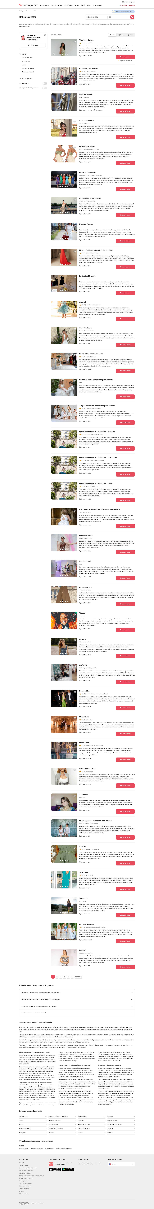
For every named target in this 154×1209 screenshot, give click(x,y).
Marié (83, 5)
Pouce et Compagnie (87, 172)
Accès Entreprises (129, 2)
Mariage (21, 11)
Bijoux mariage (49, 1148)
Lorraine (51, 1132)
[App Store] (55, 1171)
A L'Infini (82, 302)
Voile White (83, 872)
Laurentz (82, 950)
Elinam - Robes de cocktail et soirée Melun (96, 250)
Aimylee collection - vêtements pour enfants (97, 406)
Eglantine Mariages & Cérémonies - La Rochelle (98, 457)
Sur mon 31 (83, 898)
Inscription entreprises (25, 1183)
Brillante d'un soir (86, 535)
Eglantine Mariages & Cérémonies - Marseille (97, 432)
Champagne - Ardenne (114, 1124)
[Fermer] (45, 35)
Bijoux (24, 65)
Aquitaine (81, 1120)
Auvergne (110, 1128)
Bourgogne (22, 1132)
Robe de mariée (24, 1148)
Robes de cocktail (28, 72)
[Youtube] (95, 1163)
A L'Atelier (83, 665)
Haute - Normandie (25, 1128)
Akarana (82, 639)
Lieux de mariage (56, 5)
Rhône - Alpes (82, 1116)
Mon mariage (44, 5)
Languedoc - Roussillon (56, 1128)
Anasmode (83, 795)
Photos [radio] (122, 35)
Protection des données (26, 1170)
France (114, 1164)
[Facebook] (79, 1163)
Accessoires (26, 61)
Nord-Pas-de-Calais (55, 1120)
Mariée (77, 5)
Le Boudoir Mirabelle (87, 276)
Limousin (110, 1132)
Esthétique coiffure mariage (64, 1148)
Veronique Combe (86, 40)
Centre (21, 1120)
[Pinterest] (87, 1163)
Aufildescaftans (85, 587)
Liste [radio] (113, 35)
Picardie (80, 1132)
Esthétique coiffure (28, 68)
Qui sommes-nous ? (24, 1186)
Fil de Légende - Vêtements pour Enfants (95, 821)
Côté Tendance (85, 328)
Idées (88, 5)
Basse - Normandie (84, 1124)
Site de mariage (23, 1194)
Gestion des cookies (25, 1173)
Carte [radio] (131, 35)
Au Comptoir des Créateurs (90, 198)
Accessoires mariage (37, 1148)
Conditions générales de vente (28, 1168)
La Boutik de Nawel (87, 146)
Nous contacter (125, 57)
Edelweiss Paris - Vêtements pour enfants (96, 380)
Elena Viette (84, 717)
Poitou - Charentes (84, 1128)
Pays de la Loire (112, 1120)
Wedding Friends (86, 94)
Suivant (77, 977)
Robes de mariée (27, 58)
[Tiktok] (99, 1163)
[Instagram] (91, 1163)
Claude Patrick (85, 561)
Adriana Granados (86, 120)
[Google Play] (68, 1171)
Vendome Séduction (87, 769)
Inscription (131, 5)
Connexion (123, 5)
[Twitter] (83, 1163)
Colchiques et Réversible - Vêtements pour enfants (99, 509)
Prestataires (68, 5)
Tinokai (82, 613)
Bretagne (110, 1116)
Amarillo (82, 846)
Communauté (97, 5)
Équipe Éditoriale (24, 1188)
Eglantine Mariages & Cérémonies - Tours (95, 483)
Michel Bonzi (84, 743)
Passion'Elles (84, 691)
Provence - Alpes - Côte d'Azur (58, 1116)
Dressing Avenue (86, 224)
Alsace (21, 1124)
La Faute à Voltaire (86, 924)
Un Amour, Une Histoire (88, 69)
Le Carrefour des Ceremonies (91, 354)
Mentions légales (24, 1165)
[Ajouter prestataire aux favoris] (74, 41)
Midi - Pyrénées (53, 1124)
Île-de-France (23, 1116)
